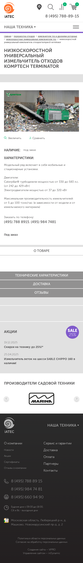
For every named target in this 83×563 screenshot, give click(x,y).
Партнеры (51, 464)
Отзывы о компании (15, 468)
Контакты (51, 470)
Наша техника (18, 27)
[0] (62, 7)
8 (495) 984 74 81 (26, 489)
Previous (6, 398)
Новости (9, 450)
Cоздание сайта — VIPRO (42, 549)
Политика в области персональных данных (41, 538)
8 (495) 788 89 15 (26, 481)
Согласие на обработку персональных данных (41, 542)
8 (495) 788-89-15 (62, 16)
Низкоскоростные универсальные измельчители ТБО (31, 39)
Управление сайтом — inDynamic (41, 553)
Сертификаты (12, 462)
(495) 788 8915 (16, 222)
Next (76, 398)
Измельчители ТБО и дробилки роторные (57, 36)
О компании (13, 443)
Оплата (49, 457)
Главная (7, 36)
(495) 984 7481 (43, 222)
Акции (7, 456)
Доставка (51, 450)
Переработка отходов (24, 36)
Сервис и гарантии (58, 443)
